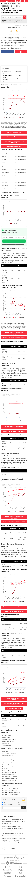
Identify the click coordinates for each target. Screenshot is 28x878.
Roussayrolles (14, 22)
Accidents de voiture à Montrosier (11, 761)
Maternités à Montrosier (8, 774)
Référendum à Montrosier (9, 780)
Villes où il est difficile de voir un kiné (14, 611)
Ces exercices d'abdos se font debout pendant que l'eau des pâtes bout (12, 834)
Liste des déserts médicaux (14, 132)
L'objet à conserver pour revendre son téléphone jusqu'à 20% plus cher (12, 847)
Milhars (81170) (6, 737)
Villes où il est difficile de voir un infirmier (14, 521)
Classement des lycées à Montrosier (11, 759)
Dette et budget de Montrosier (10, 767)
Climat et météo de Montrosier (10, 763)
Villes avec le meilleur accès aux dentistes (14, 427)
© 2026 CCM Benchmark (14, 860)
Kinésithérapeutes (20, 76)
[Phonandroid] (20, 876)
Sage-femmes (19, 78)
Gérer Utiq (6, 858)
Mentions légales (13, 858)
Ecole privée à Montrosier (9, 772)
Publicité (17, 856)
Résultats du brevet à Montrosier (11, 792)
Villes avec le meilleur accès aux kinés (15, 607)
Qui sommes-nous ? (6, 856)
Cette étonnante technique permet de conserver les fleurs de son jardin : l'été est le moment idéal (13, 821)
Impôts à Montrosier (7, 769)
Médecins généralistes (6, 80)
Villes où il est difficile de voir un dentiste (14, 431)
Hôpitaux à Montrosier (8, 755)
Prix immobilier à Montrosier (9, 776)
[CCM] (7, 867)
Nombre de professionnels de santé (7, 75)
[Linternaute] (7, 870)
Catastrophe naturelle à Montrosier (11, 757)
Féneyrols (10, 20)
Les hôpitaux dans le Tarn (14, 146)
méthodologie (17, 43)
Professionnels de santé (10, 3)
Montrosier (5, 751)
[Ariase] (7, 876)
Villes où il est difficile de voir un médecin (14, 337)
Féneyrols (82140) (6, 735)
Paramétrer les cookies (19, 857)
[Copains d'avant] (7, 873)
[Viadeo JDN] (20, 873)
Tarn (19, 3)
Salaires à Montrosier (7, 765)
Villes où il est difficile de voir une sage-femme (14, 704)
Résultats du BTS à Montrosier (10, 794)
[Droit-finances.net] (20, 870)
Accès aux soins (7, 71)
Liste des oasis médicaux (14, 137)
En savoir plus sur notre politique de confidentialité (13, 244)
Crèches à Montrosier (8, 770)
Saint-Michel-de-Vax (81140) (9, 739)
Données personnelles (8, 857)
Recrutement (23, 856)
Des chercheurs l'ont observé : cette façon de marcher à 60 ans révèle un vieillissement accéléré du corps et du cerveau (13, 841)
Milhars (17, 20)
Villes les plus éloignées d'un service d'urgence (14, 141)
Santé (4, 802)
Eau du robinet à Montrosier (9, 778)
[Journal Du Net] (20, 867)
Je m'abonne (13, 241)
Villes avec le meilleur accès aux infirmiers (14, 517)
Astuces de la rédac (8, 804)
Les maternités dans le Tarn (14, 708)
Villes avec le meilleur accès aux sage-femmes (15, 698)
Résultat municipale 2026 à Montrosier (12, 789)
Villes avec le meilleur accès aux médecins (14, 333)
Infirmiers (18, 74)
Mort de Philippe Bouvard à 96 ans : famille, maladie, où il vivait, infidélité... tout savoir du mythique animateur (12, 828)
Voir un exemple (22, 802)
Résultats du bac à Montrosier (10, 790)
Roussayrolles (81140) (8, 741)
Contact (13, 856)
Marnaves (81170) (7, 743)
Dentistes (18, 71)
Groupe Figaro (21, 858)
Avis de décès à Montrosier (9, 753)
